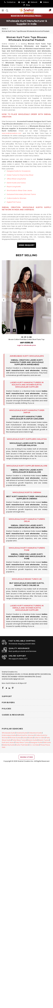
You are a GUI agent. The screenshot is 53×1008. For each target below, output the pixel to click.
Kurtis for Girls (39, 737)
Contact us (11, 2)
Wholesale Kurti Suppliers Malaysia (27, 439)
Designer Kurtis (36, 742)
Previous (4, 300)
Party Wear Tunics (19, 740)
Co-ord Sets (34, 745)
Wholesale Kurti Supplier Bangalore (26, 466)
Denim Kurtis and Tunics (16, 183)
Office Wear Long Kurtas (16, 179)
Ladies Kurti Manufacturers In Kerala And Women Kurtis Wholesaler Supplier (27, 607)
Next (49, 300)
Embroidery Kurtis (9, 735)
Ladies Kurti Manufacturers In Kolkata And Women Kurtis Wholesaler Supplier (27, 384)
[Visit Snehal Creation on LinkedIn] (9, 688)
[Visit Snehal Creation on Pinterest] (13, 688)
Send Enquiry (26, 245)
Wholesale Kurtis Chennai (26, 492)
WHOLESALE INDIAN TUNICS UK (27, 579)
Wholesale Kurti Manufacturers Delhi (27, 520)
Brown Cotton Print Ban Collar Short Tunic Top (26, 339)
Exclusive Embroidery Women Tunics (21, 194)
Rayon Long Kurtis (14, 186)
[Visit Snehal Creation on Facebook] (3, 688)
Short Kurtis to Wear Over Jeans (19, 190)
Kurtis (30, 737)
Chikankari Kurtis (35, 733)
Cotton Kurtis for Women (16, 198)
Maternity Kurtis (9, 745)
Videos (46, 2)
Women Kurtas (15, 737)
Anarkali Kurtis (21, 733)
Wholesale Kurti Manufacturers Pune (27, 549)
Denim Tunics (43, 740)
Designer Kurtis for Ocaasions (18, 171)
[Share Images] (14, 330)
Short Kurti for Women (25, 735)
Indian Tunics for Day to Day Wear (20, 175)
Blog (28, 5)
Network (34, 2)
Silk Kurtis (47, 742)
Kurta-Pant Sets (22, 745)
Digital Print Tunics (14, 202)
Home (4, 29)
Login (23, 2)
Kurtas (24, 737)
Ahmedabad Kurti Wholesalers (27, 356)
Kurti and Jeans (8, 742)
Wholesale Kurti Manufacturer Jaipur (26, 411)
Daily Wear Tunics (22, 742)
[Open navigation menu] (3, 10)
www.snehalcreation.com (11, 133)
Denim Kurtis (32, 740)
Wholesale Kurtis (8, 733)
